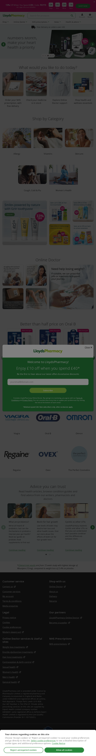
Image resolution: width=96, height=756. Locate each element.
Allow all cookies (64, 750)
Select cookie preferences (43, 740)
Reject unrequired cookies (23, 750)
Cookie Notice (58, 743)
